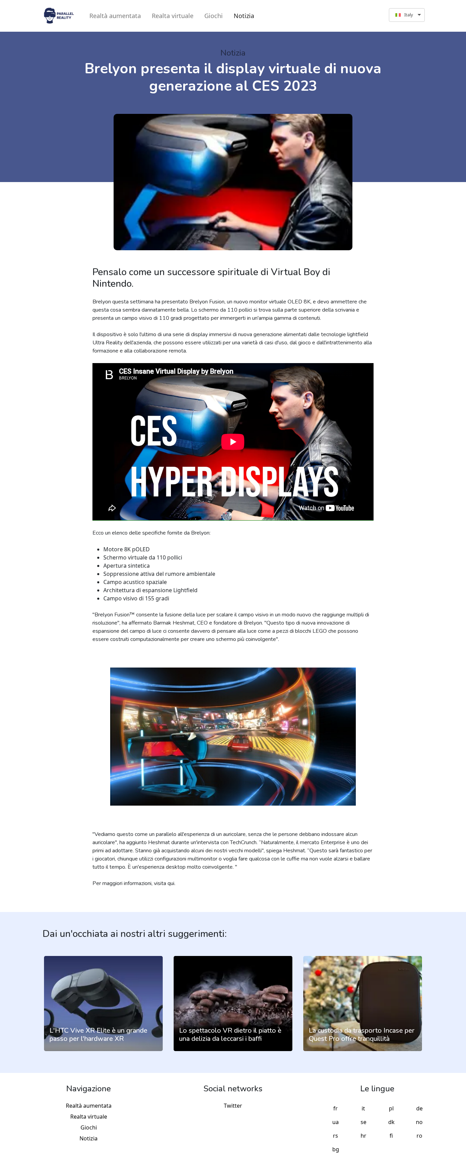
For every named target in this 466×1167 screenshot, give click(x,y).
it (363, 1108)
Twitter (233, 1105)
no (419, 1122)
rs (335, 1135)
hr (363, 1135)
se (363, 1122)
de (419, 1108)
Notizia (244, 16)
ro (419, 1135)
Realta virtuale (172, 16)
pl (391, 1108)
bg (335, 1149)
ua (335, 1122)
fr (335, 1108)
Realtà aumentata (115, 16)
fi (391, 1135)
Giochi (213, 16)
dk (391, 1122)
